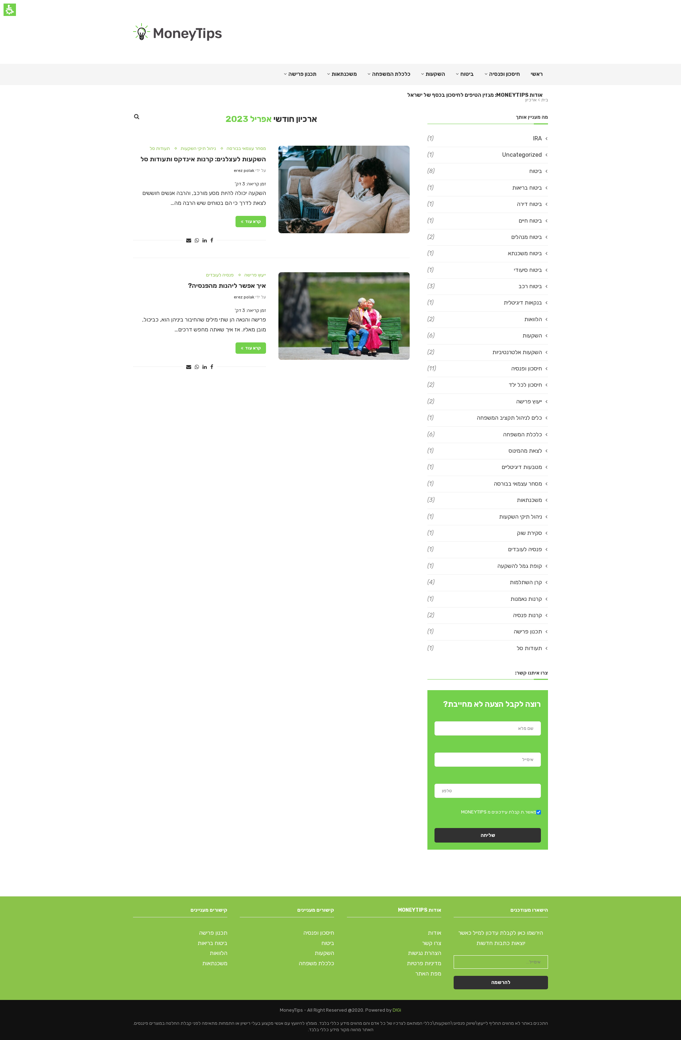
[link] (177, 32)
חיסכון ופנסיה (504, 74)
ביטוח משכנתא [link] (484, 253)
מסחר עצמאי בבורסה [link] (246, 148)
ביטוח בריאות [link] (484, 187)
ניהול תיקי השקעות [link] (198, 148)
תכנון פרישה (302, 74)
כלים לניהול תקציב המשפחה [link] (484, 417)
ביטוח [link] (467, 74)
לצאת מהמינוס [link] (484, 450)
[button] (211, 240)
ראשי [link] (537, 74)
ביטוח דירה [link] (484, 204)
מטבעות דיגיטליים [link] (484, 467)
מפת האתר (428, 973)
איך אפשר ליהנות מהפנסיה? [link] (227, 286)
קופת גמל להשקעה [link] (484, 566)
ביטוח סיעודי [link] (484, 270)
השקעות (435, 74)
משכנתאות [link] (484, 500)
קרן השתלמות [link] (484, 582)
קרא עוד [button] (253, 221)
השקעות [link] (484, 335)
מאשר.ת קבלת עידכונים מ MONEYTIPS (498, 812)
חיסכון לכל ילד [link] (484, 384)
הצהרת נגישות (424, 953)
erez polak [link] (244, 170)
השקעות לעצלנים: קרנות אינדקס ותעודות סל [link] (203, 159)
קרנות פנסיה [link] (484, 615)
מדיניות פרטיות (424, 963)
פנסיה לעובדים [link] (220, 275)
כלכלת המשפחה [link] (391, 74)
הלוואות (218, 953)
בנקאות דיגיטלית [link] (484, 302)
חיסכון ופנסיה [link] (484, 368)
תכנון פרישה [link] (484, 631)
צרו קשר (431, 943)
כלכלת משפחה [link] (316, 963)
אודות (434, 932)
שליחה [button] (488, 835)
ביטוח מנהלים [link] (484, 237)
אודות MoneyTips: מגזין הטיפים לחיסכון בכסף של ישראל (475, 95)
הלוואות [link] (484, 319)
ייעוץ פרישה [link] (255, 275)
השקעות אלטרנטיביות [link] (484, 352)
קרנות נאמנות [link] (484, 599)
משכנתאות (344, 74)
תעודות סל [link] (160, 148)
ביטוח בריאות (212, 943)
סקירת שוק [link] (484, 533)
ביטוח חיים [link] (484, 220)
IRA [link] (484, 138)
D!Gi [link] (397, 1010)
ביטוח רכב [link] (484, 286)
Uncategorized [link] (484, 154)
